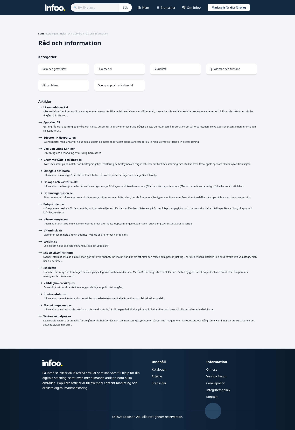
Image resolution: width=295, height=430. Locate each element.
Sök (125, 7)
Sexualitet (160, 69)
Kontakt (212, 397)
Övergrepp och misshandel (115, 85)
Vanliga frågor (216, 376)
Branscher (168, 7)
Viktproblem (50, 85)
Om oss (211, 369)
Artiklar (157, 376)
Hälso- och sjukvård (71, 33)
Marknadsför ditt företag (229, 7)
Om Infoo (194, 7)
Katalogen (52, 33)
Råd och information (96, 33)
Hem (145, 7)
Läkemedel (105, 69)
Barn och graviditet (54, 69)
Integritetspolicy (218, 390)
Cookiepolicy (215, 383)
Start (41, 33)
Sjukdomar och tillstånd (225, 69)
